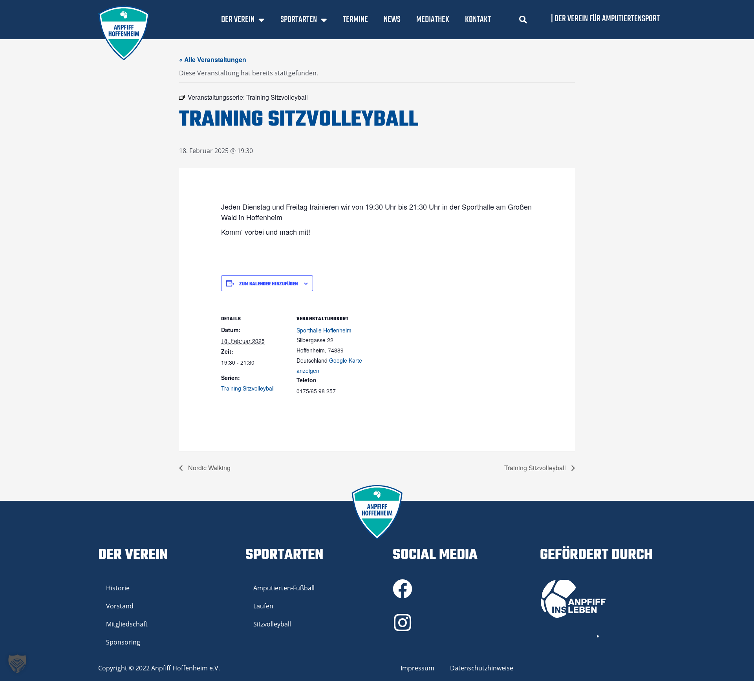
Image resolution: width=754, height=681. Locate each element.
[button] (523, 20)
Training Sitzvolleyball (248, 388)
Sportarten (298, 20)
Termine (355, 20)
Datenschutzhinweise (481, 668)
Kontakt (478, 20)
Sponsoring (123, 642)
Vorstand (120, 606)
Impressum (417, 668)
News (392, 20)
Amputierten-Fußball (284, 588)
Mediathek (432, 20)
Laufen (263, 606)
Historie (118, 588)
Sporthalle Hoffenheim (323, 330)
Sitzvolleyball (272, 624)
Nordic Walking (209, 467)
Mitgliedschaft (127, 624)
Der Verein (237, 20)
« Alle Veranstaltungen (212, 59)
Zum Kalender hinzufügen (268, 284)
